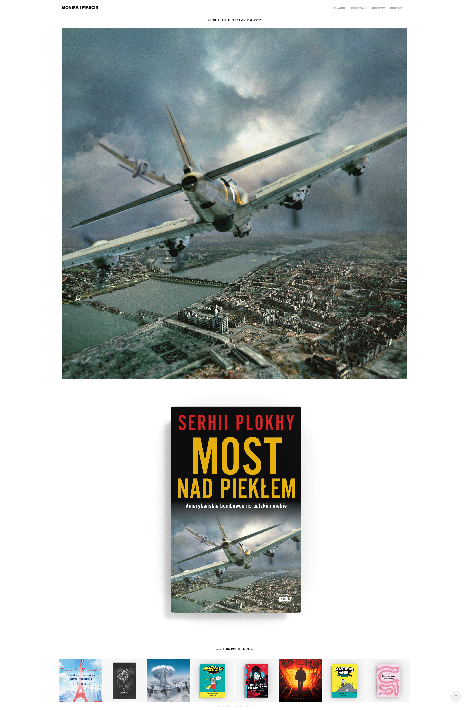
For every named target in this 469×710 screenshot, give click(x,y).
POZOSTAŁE (357, 8)
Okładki (338, 8)
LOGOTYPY (378, 8)
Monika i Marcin (80, 7)
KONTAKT (396, 8)
